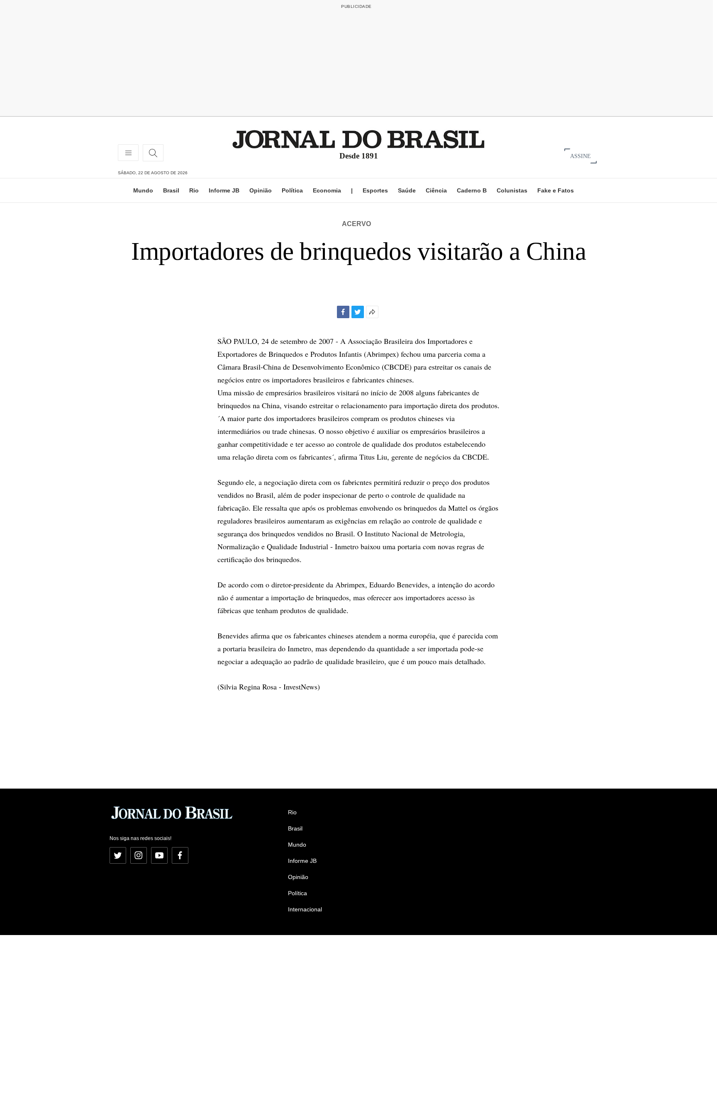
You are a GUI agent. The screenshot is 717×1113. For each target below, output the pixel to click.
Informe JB (224, 190)
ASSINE (580, 156)
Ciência (436, 190)
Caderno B (472, 190)
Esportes (375, 190)
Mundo (143, 190)
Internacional (305, 909)
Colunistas (512, 190)
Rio (194, 190)
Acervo (356, 223)
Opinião (260, 190)
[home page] (358, 138)
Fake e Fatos (555, 190)
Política (292, 190)
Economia (327, 190)
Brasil (171, 190)
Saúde (407, 190)
